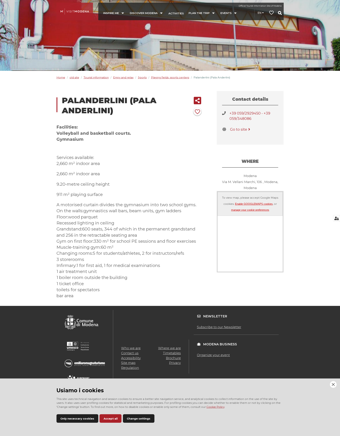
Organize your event (213, 355)
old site (74, 77)
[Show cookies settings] (336, 218)
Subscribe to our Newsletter (219, 327)
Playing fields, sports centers (170, 77)
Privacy (175, 363)
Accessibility (131, 358)
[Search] (279, 12)
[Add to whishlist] (197, 111)
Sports (142, 77)
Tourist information (96, 77)
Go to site (238, 129)
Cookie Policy (215, 407)
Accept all (111, 418)
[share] (197, 100)
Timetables (172, 353)
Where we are (169, 348)
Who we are (131, 348)
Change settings (138, 418)
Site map (128, 363)
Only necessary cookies (77, 418)
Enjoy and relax (123, 77)
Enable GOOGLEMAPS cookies (254, 203)
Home (60, 77)
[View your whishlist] (271, 13)
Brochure (173, 358)
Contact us (129, 353)
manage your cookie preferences (250, 209)
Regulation (130, 368)
